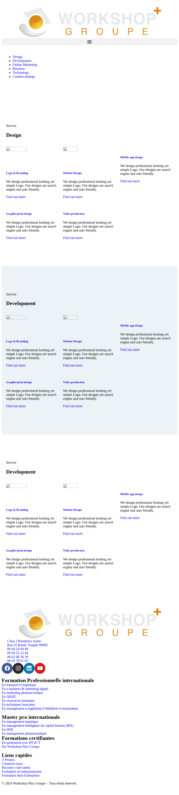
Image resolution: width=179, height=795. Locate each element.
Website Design (72, 173)
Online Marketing (25, 65)
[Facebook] (7, 668)
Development (22, 61)
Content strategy (24, 76)
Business (19, 68)
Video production (73, 213)
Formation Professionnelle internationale (48, 680)
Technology (21, 72)
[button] (89, 41)
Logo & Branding (17, 173)
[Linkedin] (29, 668)
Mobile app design (131, 157)
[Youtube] (39, 668)
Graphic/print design (19, 213)
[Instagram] (18, 668)
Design (17, 57)
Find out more (16, 197)
